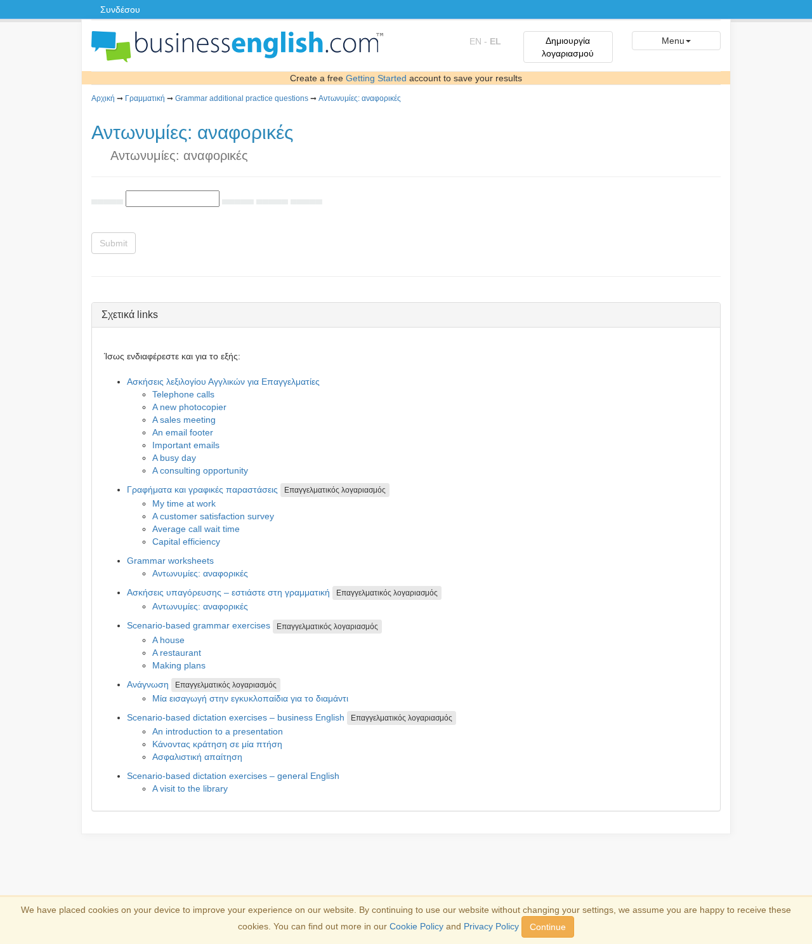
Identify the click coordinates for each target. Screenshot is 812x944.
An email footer (182, 432)
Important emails (185, 445)
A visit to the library (190, 788)
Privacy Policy (491, 926)
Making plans (179, 665)
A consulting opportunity (200, 470)
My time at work (184, 503)
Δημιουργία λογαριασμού (568, 47)
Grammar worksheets (170, 560)
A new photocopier (189, 407)
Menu (673, 41)
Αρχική (103, 98)
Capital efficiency (186, 541)
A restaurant (176, 653)
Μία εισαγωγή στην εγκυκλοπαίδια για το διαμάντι (250, 698)
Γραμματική (145, 98)
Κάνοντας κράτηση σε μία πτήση (217, 744)
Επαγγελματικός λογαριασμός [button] (335, 490)
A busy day (174, 458)
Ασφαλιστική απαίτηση (197, 757)
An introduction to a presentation (217, 731)
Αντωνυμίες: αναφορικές (359, 98)
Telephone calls (183, 394)
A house (168, 640)
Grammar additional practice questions (241, 98)
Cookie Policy (416, 926)
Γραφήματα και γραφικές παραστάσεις (202, 489)
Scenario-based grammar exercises (198, 625)
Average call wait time (196, 529)
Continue (548, 927)
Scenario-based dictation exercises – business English (235, 717)
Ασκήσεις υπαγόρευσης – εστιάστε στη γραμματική (228, 592)
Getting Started (376, 78)
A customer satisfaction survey (213, 516)
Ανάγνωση (148, 684)
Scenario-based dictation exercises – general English (233, 776)
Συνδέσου (120, 9)
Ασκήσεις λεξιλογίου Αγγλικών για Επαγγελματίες (223, 381)
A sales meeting (184, 420)
